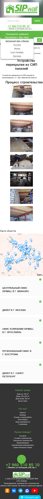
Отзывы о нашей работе (23, 417)
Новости (23, 413)
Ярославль (17, 56)
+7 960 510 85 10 (18, 26)
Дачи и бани (22, 401)
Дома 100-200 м (22, 396)
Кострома (17, 45)
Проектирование (23, 443)
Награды (23, 415)
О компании (22, 424)
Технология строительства (22, 440)
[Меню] (39, 40)
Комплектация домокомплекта (23, 445)
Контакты (22, 436)
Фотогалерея (22, 419)
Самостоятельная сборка (22, 447)
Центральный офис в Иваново (17, 41)
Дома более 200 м (23, 399)
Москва (17, 48)
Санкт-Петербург (17, 52)
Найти (37, 21)
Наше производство (22, 422)
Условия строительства (22, 438)
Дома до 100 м (23, 394)
